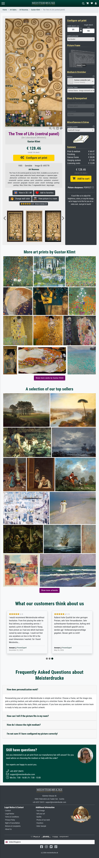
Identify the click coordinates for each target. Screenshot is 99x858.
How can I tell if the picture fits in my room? (28, 716)
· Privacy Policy (9, 820)
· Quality (38, 817)
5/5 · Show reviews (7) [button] (39, 204)
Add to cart (82, 178)
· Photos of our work (43, 820)
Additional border (72, 36)
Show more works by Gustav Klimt (50, 378)
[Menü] (3, 3)
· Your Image (40, 811)
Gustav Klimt (35, 10)
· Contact (7, 811)
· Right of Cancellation (12, 823)
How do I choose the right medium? (24, 724)
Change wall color (22, 198)
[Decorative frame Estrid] (57, 226)
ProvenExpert (21, 648)
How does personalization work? (22, 689)
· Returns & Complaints (12, 826)
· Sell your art (40, 814)
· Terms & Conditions (11, 817)
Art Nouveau (23, 10)
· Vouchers (39, 823)
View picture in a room (47, 198)
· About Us (8, 829)
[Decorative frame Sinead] (19, 226)
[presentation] (4, 218)
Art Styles (13, 10)
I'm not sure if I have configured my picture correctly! (32, 733)
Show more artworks (49, 590)
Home (5, 10)
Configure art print (35, 157)
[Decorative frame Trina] (38, 226)
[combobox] (81, 39)
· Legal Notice (9, 814)
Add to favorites (46, 192)
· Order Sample (41, 826)
